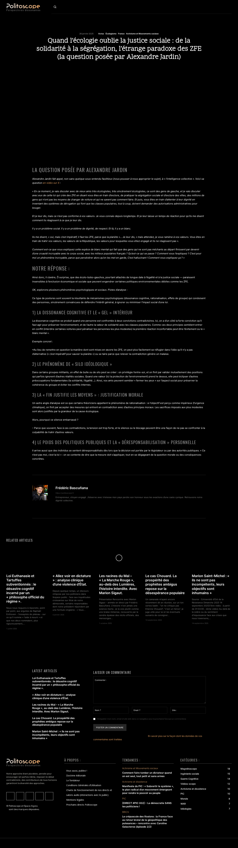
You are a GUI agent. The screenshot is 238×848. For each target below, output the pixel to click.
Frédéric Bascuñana (72, 488)
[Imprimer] (141, 67)
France (121, 34)
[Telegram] (104, 67)
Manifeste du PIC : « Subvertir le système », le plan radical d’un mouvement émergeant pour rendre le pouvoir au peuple (148, 790)
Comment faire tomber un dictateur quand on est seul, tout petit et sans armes (147, 774)
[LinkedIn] (39, 796)
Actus (101, 34)
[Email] (149, 67)
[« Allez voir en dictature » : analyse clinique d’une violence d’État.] (72, 558)
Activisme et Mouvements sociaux (142, 34)
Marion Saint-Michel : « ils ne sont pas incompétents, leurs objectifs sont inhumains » (210, 584)
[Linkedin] (126, 67)
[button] (62, 7)
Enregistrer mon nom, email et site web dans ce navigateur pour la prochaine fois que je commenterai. (142, 719)
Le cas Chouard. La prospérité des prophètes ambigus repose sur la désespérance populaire (165, 584)
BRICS (125, 812)
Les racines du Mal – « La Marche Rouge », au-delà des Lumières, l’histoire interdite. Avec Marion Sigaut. (118, 584)
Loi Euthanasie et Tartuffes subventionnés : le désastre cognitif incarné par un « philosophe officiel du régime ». (25, 589)
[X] (96, 67)
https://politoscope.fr (65, 493)
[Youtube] (30, 796)
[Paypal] (49, 796)
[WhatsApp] (119, 67)
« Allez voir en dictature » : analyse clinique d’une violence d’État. (72, 580)
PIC (124, 798)
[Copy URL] (89, 67)
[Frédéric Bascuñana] (42, 496)
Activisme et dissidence (134, 781)
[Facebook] (111, 67)
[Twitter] (10, 796)
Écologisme (111, 34)
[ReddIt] (134, 67)
